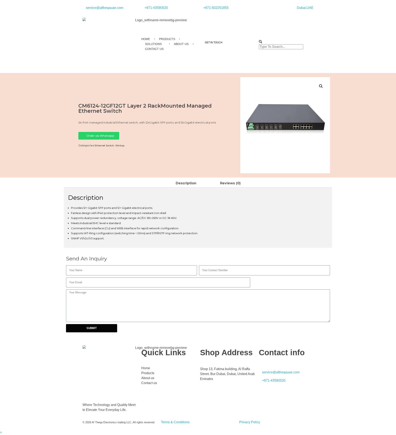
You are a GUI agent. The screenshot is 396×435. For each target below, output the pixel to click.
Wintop (119, 145)
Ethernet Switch (104, 145)
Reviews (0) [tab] (230, 183)
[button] (286, 41)
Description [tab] (186, 183)
